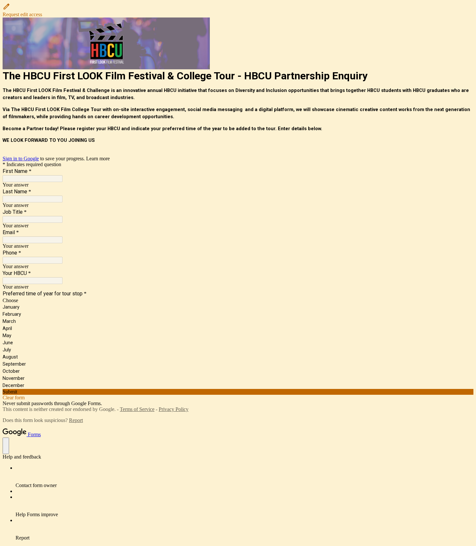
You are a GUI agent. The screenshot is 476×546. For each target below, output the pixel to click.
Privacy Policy (173, 409)
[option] (238, 300)
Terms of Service (137, 409)
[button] (238, 10)
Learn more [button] (98, 158)
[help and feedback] (6, 446)
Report (76, 420)
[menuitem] (244, 476)
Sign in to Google (21, 158)
